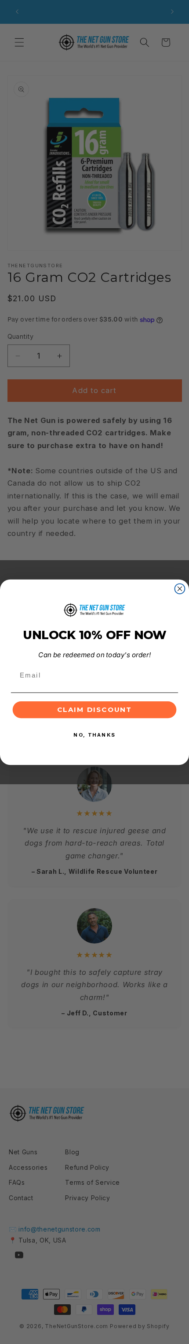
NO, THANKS (94, 734)
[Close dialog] (180, 589)
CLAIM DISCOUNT (94, 709)
